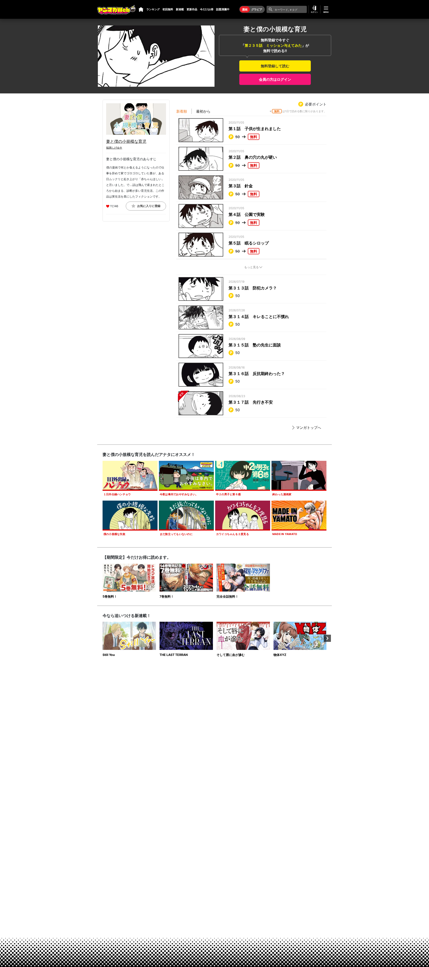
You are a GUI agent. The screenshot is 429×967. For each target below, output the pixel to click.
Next (327, 638)
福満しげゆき (114, 147)
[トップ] (141, 9)
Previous (101, 638)
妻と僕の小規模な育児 (126, 141)
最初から (203, 111)
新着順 (181, 111)
